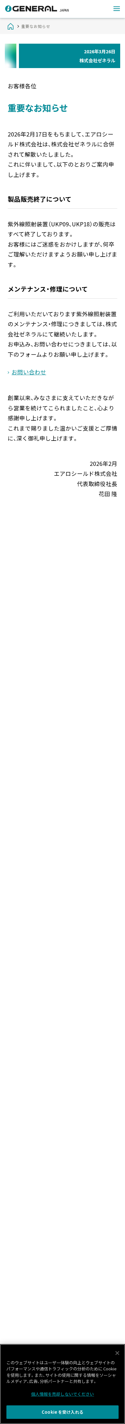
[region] (62, 1384)
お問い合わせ (29, 372)
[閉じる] (117, 1353)
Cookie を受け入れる (62, 1412)
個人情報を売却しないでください (62, 1394)
